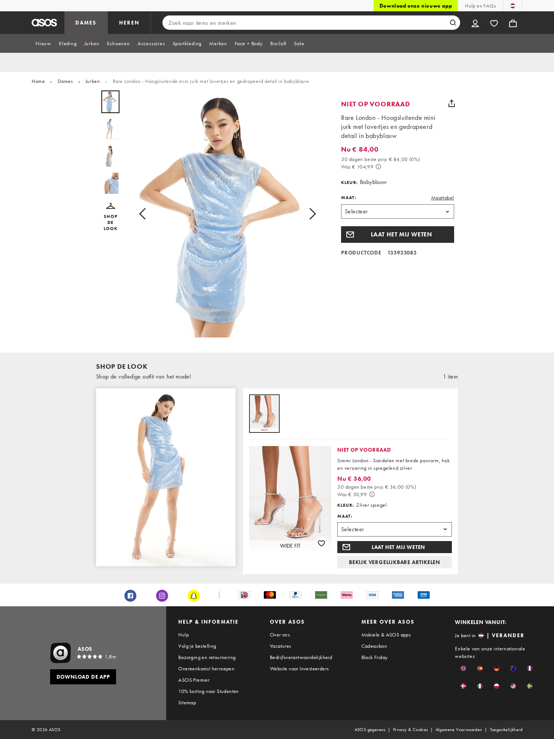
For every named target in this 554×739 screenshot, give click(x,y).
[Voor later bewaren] (321, 543)
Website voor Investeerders (299, 668)
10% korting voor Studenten (208, 691)
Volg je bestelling (197, 645)
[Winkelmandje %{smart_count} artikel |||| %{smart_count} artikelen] (512, 22)
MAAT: (348, 198)
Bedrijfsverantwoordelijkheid (301, 657)
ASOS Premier (194, 679)
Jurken (93, 81)
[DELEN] (451, 103)
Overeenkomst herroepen (206, 668)
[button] (110, 217)
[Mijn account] (475, 22)
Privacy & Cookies (410, 730)
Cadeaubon (374, 645)
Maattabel (442, 197)
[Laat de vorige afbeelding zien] (144, 214)
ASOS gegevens (370, 730)
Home (38, 81)
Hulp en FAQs (480, 5)
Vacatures (280, 645)
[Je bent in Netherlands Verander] (512, 5)
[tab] (43, 43)
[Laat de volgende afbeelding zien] (310, 214)
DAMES (85, 22)
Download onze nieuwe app (416, 5)
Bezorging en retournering (207, 657)
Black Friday (374, 657)
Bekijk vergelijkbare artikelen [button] (394, 562)
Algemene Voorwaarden (459, 730)
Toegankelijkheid (506, 730)
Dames (65, 81)
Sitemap (187, 702)
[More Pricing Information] (378, 167)
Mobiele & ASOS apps (386, 634)
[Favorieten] (494, 22)
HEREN (129, 22)
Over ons (280, 634)
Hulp (183, 634)
